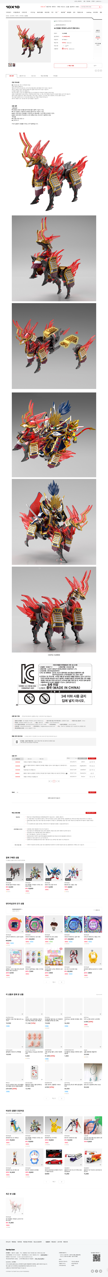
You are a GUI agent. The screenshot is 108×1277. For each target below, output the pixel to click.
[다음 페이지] (56, 781)
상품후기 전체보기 (82, 758)
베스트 (63, 7)
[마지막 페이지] (59, 781)
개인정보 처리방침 (27, 1242)
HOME (7, 16)
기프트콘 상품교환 (75, 1261)
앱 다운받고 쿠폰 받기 (95, 1252)
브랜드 (77, 7)
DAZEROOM (48, 1082)
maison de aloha (30, 1050)
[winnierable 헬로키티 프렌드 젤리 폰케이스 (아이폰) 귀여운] (34, 1076)
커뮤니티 (43, 7)
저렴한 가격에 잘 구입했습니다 (31, 776)
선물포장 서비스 (62, 1263)
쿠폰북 (72, 1265)
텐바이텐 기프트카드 (63, 1261)
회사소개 (8, 1242)
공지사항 (60, 1242)
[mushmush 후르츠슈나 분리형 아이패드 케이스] (73, 1012)
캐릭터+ (54, 7)
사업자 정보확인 (44, 1255)
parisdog (67, 1082)
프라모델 (21, 16)
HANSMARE (48, 1050)
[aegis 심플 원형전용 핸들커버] (93, 1044)
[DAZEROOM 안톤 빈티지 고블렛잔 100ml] (54, 1076)
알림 (84, 1)
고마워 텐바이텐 (62, 1265)
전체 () (18, 759)
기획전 (58, 7)
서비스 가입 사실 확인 (39, 1258)
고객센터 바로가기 (62, 1252)
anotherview (9, 1017)
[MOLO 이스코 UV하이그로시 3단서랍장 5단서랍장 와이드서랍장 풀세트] (15, 1077)
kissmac (47, 1017)
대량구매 (48, 7)
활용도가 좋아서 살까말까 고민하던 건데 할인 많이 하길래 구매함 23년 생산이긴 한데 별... (45, 773)
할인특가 (72, 7)
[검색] (99, 7)
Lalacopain (9, 1050)
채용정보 (14, 1242)
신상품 (67, 7)
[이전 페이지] (52, 781)
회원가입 (79, 1)
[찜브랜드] (55, 25)
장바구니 (98, 1)
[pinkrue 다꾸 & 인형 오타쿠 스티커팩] (93, 1012)
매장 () (41, 759)
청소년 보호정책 (38, 1242)
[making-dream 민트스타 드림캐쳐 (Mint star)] (93, 1076)
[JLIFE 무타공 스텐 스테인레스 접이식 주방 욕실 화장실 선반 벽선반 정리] (34, 1011)
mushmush (67, 1017)
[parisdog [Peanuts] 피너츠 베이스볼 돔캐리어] (73, 1078)
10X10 (12, 7)
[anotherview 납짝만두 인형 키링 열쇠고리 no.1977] (15, 1012)
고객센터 (93, 1)
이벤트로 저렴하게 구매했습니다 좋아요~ (33, 762)
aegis (85, 1050)
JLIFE (26, 1017)
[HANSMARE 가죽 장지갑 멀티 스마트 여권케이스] (54, 1046)
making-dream (88, 1082)
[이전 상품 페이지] (46, 982)
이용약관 (19, 1242)
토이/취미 (12, 16)
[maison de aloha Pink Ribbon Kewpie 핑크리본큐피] (34, 1045)
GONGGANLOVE (69, 1050)
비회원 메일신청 (74, 1263)
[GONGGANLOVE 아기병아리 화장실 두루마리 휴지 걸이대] (73, 1044)
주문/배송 (88, 1)
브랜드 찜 (96, 910)
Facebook (98, 71)
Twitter (96, 71)
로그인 (76, 1)
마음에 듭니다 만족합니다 (29, 770)
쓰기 (98, 45)
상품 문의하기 (92, 792)
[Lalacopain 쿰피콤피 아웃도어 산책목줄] (15, 1043)
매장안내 (65, 1242)
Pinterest (101, 71)
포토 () (30, 759)
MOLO (8, 1082)
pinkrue (86, 1017)
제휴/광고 (53, 1242)
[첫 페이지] (49, 781)
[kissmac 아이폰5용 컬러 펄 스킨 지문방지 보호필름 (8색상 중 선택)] (54, 1013)
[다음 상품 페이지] (62, 982)
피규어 (17, 16)
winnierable (28, 1082)
